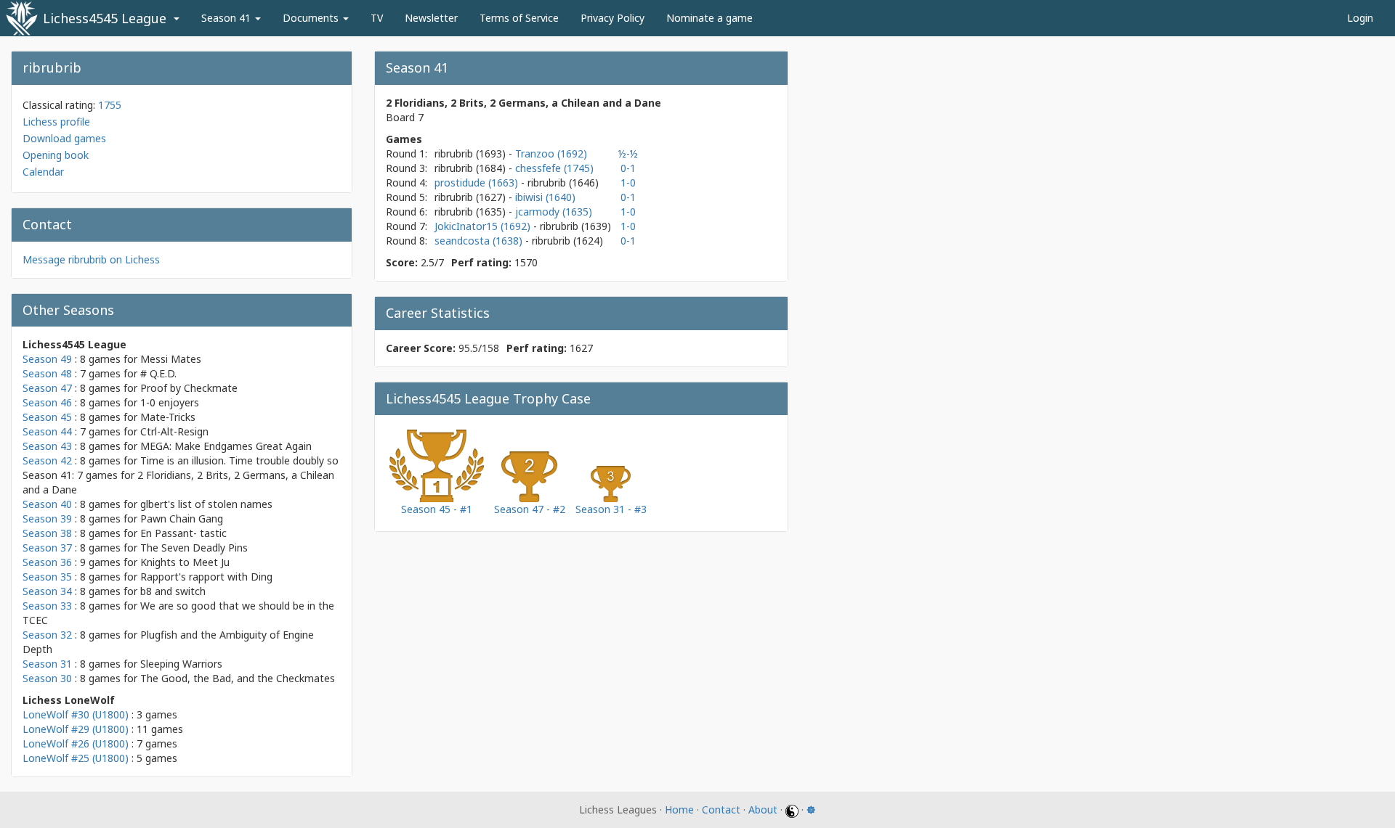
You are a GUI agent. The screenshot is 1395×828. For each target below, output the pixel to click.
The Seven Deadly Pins (194, 547)
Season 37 (47, 547)
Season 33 (47, 605)
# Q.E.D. (158, 373)
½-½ (628, 153)
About (762, 809)
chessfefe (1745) (554, 168)
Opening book (56, 155)
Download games (64, 138)
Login (1360, 18)
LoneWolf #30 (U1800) (76, 714)
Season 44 (47, 431)
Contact (721, 809)
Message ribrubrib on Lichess (91, 259)
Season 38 (47, 533)
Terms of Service (519, 18)
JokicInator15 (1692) (483, 226)
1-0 (628, 182)
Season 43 (47, 446)
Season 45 (47, 417)
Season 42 (47, 460)
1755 (109, 105)
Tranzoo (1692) (551, 153)
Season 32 (47, 635)
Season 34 (47, 591)
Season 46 (47, 402)
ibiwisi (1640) (545, 197)
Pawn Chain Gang (181, 518)
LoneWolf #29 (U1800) (76, 729)
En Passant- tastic (183, 533)
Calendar (43, 172)
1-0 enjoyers (169, 402)
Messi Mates (170, 359)
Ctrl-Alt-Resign (174, 431)
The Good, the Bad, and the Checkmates (237, 678)
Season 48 (47, 373)
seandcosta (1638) (479, 240)
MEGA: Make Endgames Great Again (226, 446)
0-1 (628, 168)
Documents (312, 18)
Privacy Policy (612, 18)
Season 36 (47, 562)
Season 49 (47, 359)
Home (679, 809)
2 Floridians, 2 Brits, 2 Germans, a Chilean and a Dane (523, 103)
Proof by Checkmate (189, 388)
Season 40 (47, 504)
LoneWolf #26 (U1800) (76, 743)
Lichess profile (56, 121)
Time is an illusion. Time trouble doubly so (239, 460)
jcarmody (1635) (553, 211)
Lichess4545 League (104, 18)
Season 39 (47, 518)
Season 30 (47, 678)
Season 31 (47, 664)
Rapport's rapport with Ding (206, 576)
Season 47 (47, 388)
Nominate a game (709, 18)
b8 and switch (173, 591)
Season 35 (47, 576)
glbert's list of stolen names (206, 504)
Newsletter (431, 18)
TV (377, 18)
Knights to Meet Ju (185, 562)
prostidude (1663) (477, 182)
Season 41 (227, 18)
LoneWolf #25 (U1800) (76, 758)
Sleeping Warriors (181, 664)
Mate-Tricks (167, 417)
